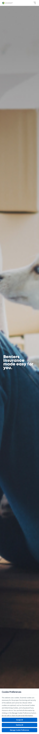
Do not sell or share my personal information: (17, 716)
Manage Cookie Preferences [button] (19, 730)
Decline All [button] (19, 725)
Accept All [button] (19, 720)
